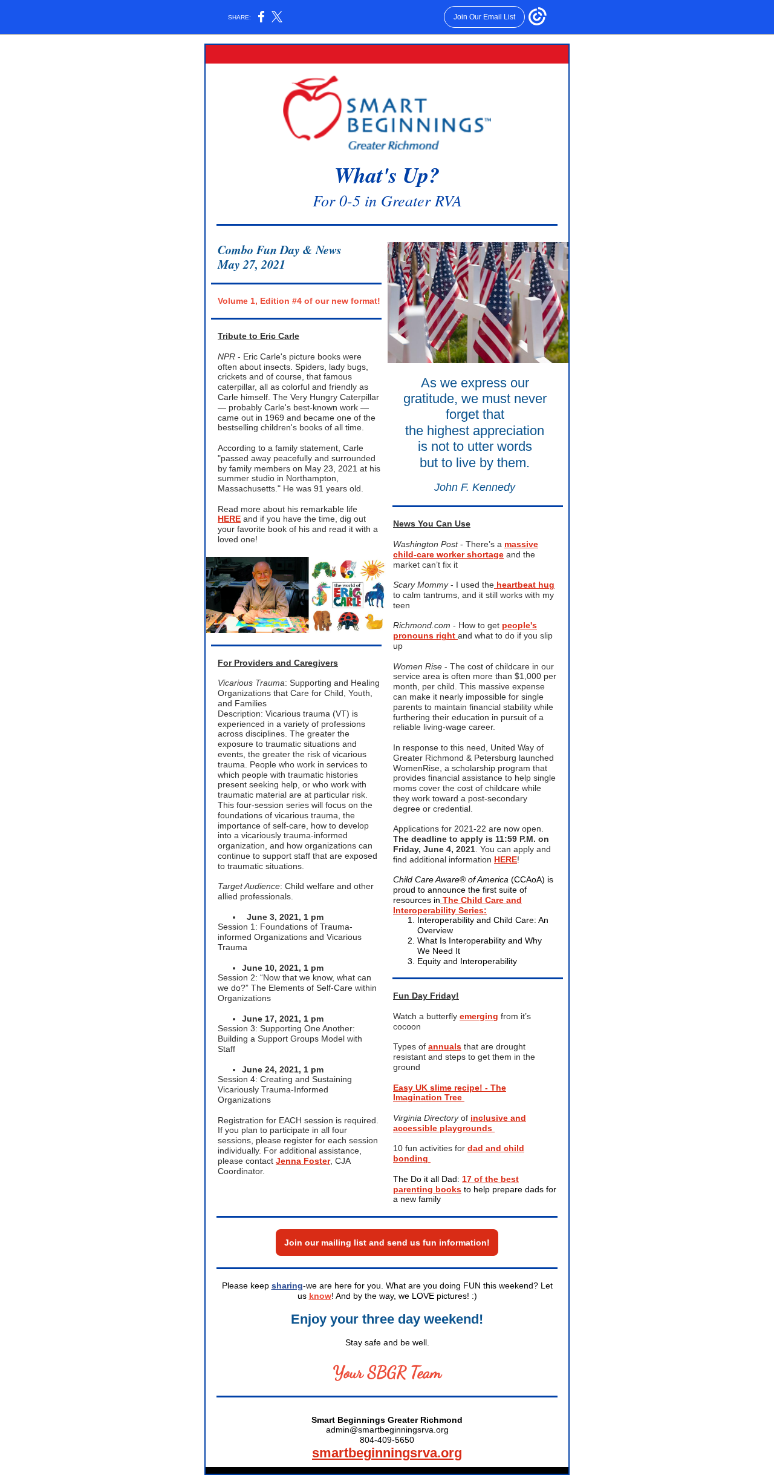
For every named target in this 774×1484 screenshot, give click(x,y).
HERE (229, 519)
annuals (444, 1046)
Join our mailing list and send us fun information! (387, 1242)
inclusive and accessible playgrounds (459, 1123)
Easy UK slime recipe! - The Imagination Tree (449, 1093)
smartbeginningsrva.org (387, 1452)
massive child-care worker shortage (465, 549)
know (320, 1296)
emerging (479, 1016)
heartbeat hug (524, 584)
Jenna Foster (303, 1161)
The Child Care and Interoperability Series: (457, 905)
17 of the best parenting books (456, 1184)
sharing (287, 1285)
